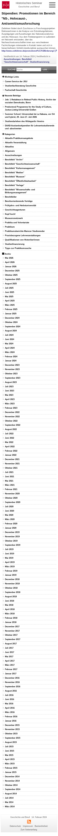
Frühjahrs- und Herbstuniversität (20, 205)
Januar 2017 (10, 673)
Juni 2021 (9, 476)
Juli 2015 (9, 746)
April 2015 (10, 759)
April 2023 (10, 399)
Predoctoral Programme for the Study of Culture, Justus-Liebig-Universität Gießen (28, 108)
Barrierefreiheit (41, 826)
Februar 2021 (11, 489)
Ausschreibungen (12, 59)
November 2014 (12, 781)
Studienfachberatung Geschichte (20, 86)
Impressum (28, 826)
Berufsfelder (11, 197)
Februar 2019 (11, 571)
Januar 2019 (10, 575)
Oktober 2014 (11, 785)
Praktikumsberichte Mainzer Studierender (25, 231)
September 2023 (12, 378)
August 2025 (11, 283)
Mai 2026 (9, 258)
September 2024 (12, 326)
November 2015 (12, 729)
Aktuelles (9, 147)
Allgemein (10, 151)
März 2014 (10, 806)
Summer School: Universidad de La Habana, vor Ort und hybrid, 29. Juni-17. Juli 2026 (30, 115)
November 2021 (12, 463)
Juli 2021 (9, 472)
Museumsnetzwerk (14, 218)
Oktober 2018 (11, 588)
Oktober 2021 (11, 468)
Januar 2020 (10, 528)
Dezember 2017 (12, 626)
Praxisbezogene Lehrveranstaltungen (23, 235)
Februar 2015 (11, 768)
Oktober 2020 (11, 498)
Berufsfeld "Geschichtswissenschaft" (22, 164)
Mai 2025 (9, 296)
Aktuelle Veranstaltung (15, 142)
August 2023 (11, 382)
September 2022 (12, 425)
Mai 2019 (9, 558)
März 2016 (10, 712)
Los (45, 69)
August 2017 (11, 643)
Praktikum (10, 227)
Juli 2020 (9, 506)
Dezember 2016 (12, 678)
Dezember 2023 (12, 365)
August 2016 (11, 691)
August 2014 (11, 793)
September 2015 (12, 738)
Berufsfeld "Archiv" (14, 159)
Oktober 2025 (11, 275)
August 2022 (11, 429)
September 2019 (12, 545)
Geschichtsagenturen (15, 210)
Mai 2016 (9, 703)
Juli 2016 (9, 695)
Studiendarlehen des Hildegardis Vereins (24, 121)
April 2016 (10, 708)
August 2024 (11, 331)
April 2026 (10, 262)
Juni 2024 (9, 339)
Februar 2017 (11, 669)
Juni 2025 (9, 292)
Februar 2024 (11, 356)
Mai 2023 (9, 395)
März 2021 (10, 485)
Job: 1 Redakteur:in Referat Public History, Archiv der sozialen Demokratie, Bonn (30, 101)
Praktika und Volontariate (17, 222)
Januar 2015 (10, 772)
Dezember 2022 (12, 412)
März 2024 (10, 352)
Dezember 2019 (12, 532)
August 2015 (11, 742)
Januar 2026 (10, 266)
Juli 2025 (9, 288)
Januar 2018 (10, 622)
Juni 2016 (9, 699)
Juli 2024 (9, 335)
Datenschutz (15, 826)
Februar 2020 (11, 523)
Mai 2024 (9, 343)
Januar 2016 (10, 721)
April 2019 (10, 562)
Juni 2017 (9, 652)
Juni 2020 (9, 511)
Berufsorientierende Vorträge (18, 201)
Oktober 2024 (11, 322)
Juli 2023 (9, 386)
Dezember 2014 (12, 776)
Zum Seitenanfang (29, 829)
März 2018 (10, 613)
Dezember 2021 (12, 459)
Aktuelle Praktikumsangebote (19, 138)
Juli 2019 (9, 549)
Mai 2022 (9, 442)
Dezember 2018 (12, 579)
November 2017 (12, 631)
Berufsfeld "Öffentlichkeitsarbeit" (20, 181)
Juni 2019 (9, 553)
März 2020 (10, 519)
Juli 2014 (9, 798)
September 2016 (12, 686)
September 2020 (12, 502)
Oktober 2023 (11, 373)
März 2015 (10, 763)
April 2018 (10, 609)
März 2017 (10, 665)
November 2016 (12, 682)
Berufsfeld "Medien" (14, 172)
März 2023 (10, 403)
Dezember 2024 (12, 318)
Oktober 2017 (11, 635)
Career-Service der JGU (16, 81)
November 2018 (12, 583)
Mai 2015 (9, 755)
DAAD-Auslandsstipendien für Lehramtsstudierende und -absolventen (29, 127)
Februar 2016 (11, 716)
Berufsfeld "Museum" (15, 177)
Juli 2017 (9, 648)
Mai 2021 (9, 481)
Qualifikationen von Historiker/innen (22, 240)
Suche (11, 69)
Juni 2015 (9, 751)
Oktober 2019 (11, 541)
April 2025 (10, 301)
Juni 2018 (9, 601)
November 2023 (12, 369)
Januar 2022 (10, 455)
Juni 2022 (9, 438)
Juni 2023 (9, 391)
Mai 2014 (9, 802)
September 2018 (12, 592)
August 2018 (11, 596)
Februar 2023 (11, 408)
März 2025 (10, 305)
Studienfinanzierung (39, 62)
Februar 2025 (11, 309)
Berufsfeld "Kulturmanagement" (20, 168)
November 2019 (12, 536)
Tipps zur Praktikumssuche (18, 248)
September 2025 (12, 279)
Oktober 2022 (11, 421)
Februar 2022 (11, 451)
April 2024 (10, 348)
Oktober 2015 (11, 733)
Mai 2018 (9, 605)
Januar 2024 (10, 361)
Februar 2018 (11, 618)
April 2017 (10, 661)
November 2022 (12, 416)
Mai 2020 (9, 515)
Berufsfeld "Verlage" (14, 185)
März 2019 (10, 566)
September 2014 (12, 789)
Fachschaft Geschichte (16, 90)
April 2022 (10, 446)
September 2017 (12, 639)
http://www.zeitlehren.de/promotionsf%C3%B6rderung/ (28, 51)
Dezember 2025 (12, 271)
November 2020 (12, 493)
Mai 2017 (9, 656)
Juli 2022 (9, 433)
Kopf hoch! (10, 214)
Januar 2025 (10, 313)
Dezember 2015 (12, 725)
